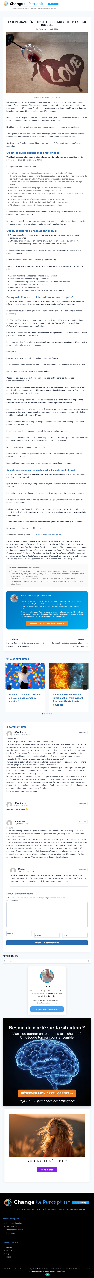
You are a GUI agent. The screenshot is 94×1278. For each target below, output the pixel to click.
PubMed (53, 574)
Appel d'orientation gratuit (47, 1009)
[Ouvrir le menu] (89, 5)
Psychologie (11, 1233)
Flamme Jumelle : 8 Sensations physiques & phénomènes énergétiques (25, 642)
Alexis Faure (43, 29)
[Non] (91, 1272)
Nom (10, 933)
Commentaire (13, 900)
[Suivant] (85, 687)
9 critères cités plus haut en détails (49, 535)
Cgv (8, 1253)
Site (65, 935)
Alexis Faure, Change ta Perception (36, 595)
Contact (9, 1250)
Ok (48, 1274)
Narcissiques (11, 1226)
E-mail (38, 935)
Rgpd (8, 1257)
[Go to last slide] (9, 687)
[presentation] (25, 676)
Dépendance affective (16, 1230)
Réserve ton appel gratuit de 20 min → (47, 623)
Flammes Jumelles (14, 1223)
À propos (10, 1247)
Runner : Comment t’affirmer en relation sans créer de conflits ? (25, 698)
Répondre (82, 732)
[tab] (42, 713)
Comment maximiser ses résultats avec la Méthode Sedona (69, 642)
